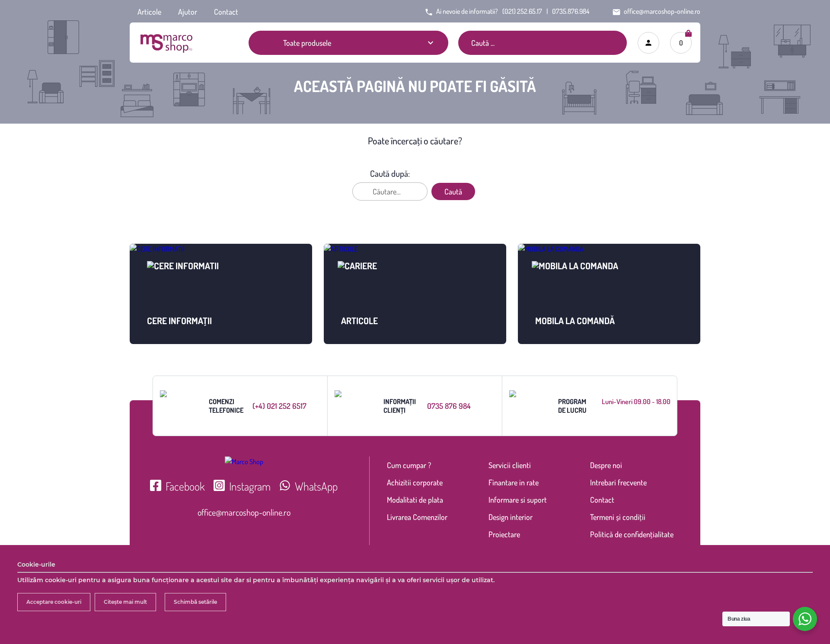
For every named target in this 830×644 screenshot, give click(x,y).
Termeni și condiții (617, 517)
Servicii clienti (509, 465)
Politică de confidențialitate (632, 534)
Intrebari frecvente (618, 482)
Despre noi (606, 465)
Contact (226, 11)
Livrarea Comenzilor (417, 517)
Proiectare (504, 534)
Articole (149, 11)
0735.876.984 (570, 11)
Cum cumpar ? (409, 465)
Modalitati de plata (415, 499)
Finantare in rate (513, 482)
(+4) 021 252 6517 (279, 406)
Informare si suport (517, 499)
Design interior (510, 517)
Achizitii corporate (415, 482)
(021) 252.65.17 (522, 11)
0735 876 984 (449, 406)
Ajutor (187, 11)
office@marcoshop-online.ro (244, 512)
